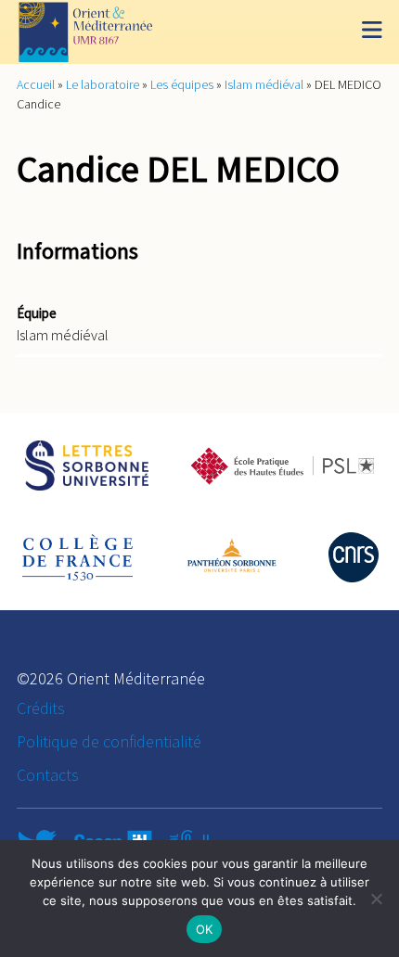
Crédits (41, 708)
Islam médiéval (264, 84)
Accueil (36, 84)
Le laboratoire (102, 84)
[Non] (376, 898)
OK (204, 929)
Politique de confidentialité (109, 741)
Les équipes (181, 84)
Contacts (48, 774)
